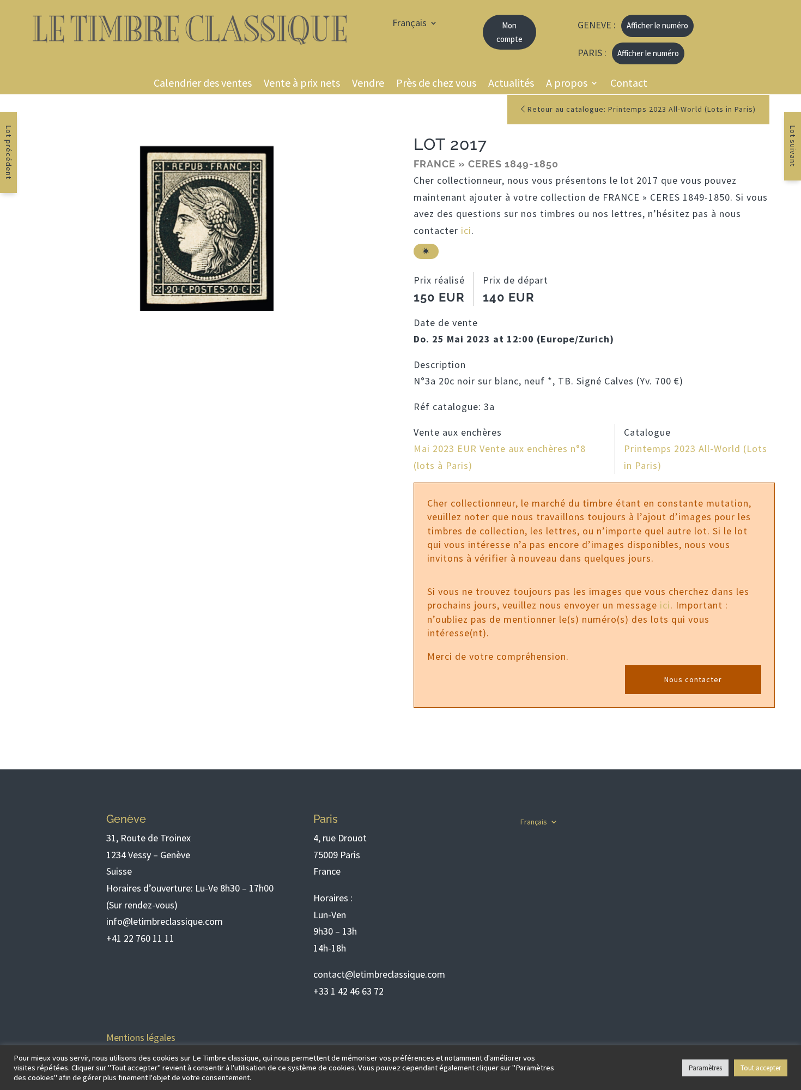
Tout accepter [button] (761, 1068)
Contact (628, 84)
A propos (566, 84)
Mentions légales (140, 1037)
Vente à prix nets (302, 84)
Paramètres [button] (705, 1068)
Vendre (368, 84)
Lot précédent (9, 152)
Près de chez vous (436, 84)
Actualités (511, 84)
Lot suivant (793, 146)
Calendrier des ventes (203, 84)
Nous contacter (693, 679)
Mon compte (509, 32)
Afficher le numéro (657, 25)
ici (466, 230)
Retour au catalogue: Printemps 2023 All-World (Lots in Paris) (640, 109)
